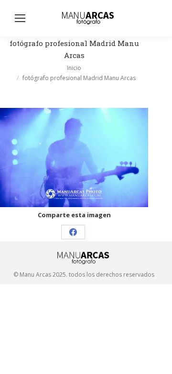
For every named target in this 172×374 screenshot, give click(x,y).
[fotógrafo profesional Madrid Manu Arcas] (74, 157)
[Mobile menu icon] (20, 18)
